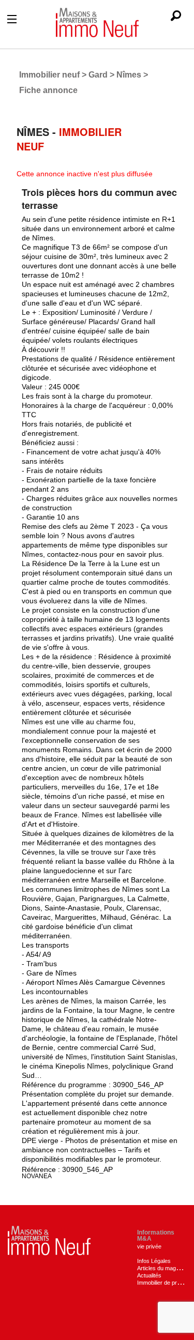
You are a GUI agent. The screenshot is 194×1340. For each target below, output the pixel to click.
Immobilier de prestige (164, 1283)
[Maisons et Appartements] (49, 1240)
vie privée (149, 1246)
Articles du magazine (163, 1268)
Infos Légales (154, 1261)
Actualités (149, 1275)
